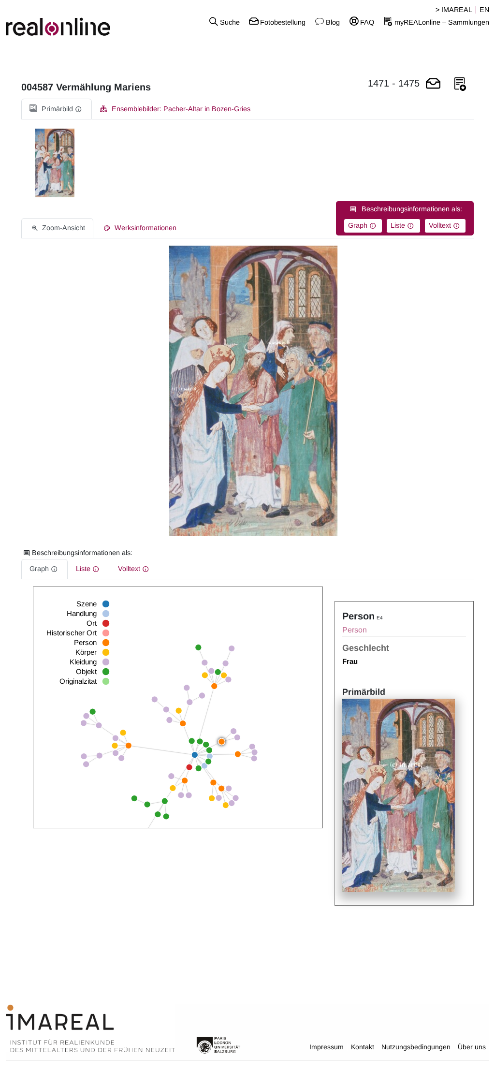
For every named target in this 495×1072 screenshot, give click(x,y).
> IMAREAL (454, 10)
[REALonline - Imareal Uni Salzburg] (82, 22)
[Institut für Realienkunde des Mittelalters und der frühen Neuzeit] (90, 1029)
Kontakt (362, 1047)
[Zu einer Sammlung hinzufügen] (460, 84)
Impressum (326, 1047)
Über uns (472, 1047)
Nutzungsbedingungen (416, 1047)
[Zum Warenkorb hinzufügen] (433, 84)
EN (484, 10)
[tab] (56, 109)
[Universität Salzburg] (218, 1044)
